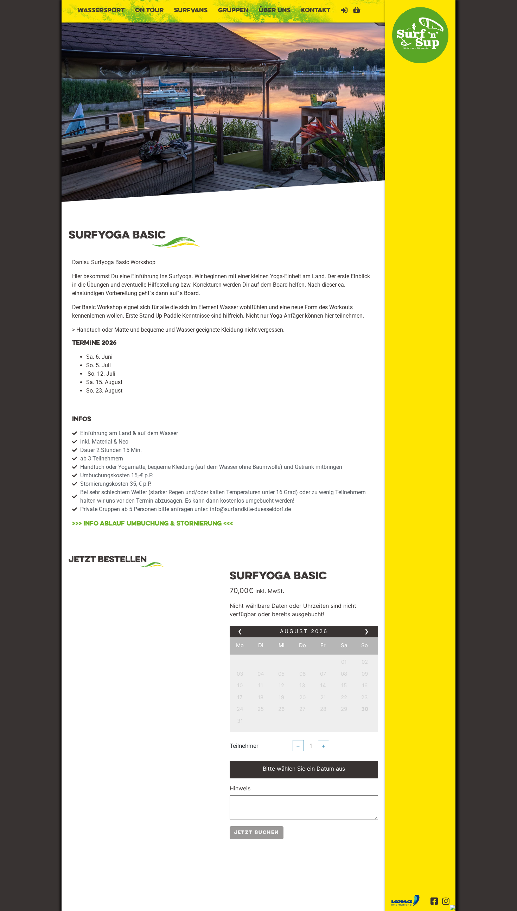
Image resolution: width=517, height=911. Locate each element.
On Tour (149, 10)
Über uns (275, 10)
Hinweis (240, 788)
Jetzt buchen (256, 832)
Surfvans (191, 10)
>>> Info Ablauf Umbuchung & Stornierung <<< (152, 524)
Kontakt (315, 10)
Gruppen (233, 10)
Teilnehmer (244, 745)
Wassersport (101, 10)
